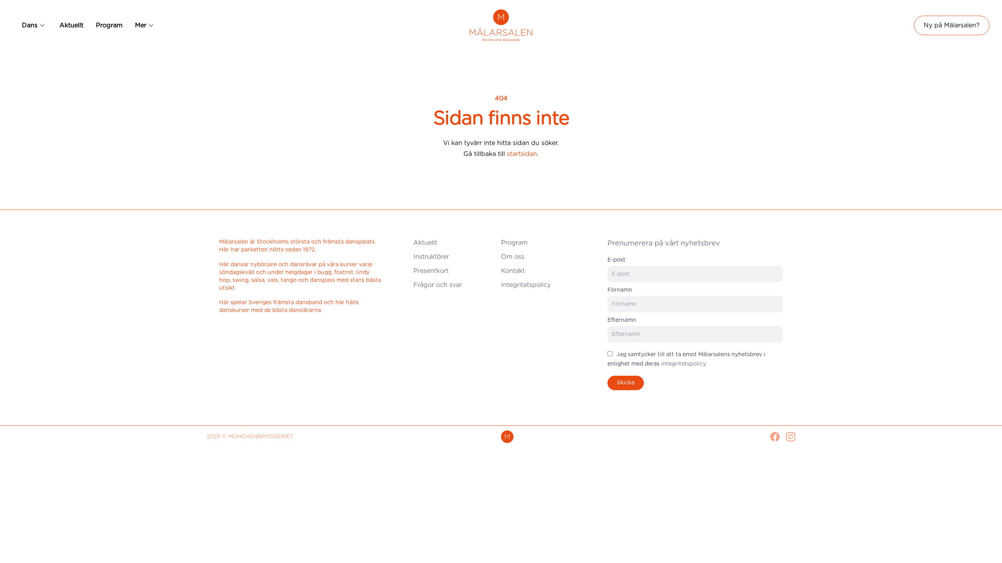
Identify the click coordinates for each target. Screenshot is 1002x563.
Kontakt (513, 271)
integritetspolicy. (684, 364)
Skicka (625, 382)
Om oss (512, 257)
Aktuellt (71, 25)
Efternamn (621, 320)
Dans (30, 25)
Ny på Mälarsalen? (952, 25)
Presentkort (431, 271)
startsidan (522, 154)
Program (109, 25)
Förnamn (619, 290)
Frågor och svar (437, 285)
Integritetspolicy (526, 285)
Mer (140, 25)
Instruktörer (431, 257)
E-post (616, 260)
